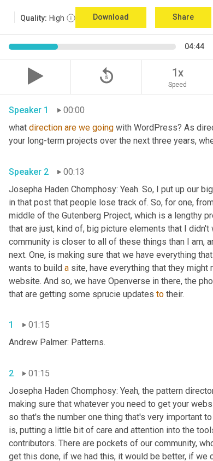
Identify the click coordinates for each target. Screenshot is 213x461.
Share (183, 17)
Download (111, 17)
